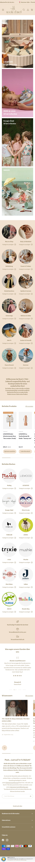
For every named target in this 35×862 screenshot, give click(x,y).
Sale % (9, 340)
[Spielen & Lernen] (26, 281)
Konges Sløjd (9, 510)
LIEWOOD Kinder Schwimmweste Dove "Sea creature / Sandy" (9, 436)
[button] (32, 10)
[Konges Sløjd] (9, 500)
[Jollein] (26, 574)
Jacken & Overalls (25, 340)
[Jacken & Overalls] (26, 331)
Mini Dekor (9, 584)
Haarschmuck (9, 365)
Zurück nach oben (17, 806)
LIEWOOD (26, 485)
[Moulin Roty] (26, 599)
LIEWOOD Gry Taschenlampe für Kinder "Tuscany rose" (25, 436)
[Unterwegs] (9, 306)
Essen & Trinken (26, 266)
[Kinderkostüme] (9, 281)
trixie (9, 559)
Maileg (9, 485)
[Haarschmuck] (9, 355)
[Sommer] (26, 355)
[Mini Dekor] (9, 574)
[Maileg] (9, 476)
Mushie (25, 559)
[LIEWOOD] (26, 476)
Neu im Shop (9, 241)
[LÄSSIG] (26, 525)
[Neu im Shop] (9, 232)
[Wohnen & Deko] (26, 306)
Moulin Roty (26, 609)
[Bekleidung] (9, 256)
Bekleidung (9, 266)
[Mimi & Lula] (26, 500)
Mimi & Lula (26, 510)
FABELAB (9, 535)
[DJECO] (9, 599)
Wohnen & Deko (26, 315)
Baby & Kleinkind (25, 241)
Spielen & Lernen (25, 291)
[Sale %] (9, 331)
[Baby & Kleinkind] (26, 232)
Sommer (25, 365)
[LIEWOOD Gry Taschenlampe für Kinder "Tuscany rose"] (25, 420)
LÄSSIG (26, 535)
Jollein (26, 584)
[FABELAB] (9, 525)
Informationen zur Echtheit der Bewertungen (17, 860)
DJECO (9, 609)
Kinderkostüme (9, 291)
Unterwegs (9, 315)
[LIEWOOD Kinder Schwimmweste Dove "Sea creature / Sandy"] (9, 420)
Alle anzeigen (29, 406)
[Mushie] (26, 550)
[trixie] (9, 550)
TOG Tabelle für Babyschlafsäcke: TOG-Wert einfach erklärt (15, 720)
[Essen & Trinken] (26, 256)
